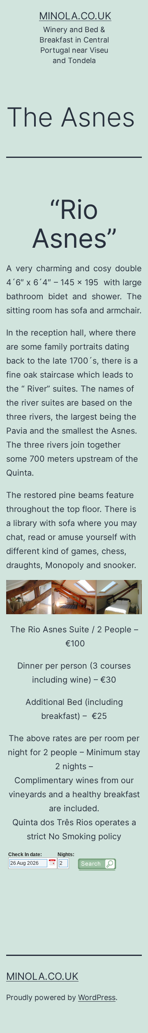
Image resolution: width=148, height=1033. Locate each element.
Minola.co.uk (75, 16)
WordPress (97, 997)
